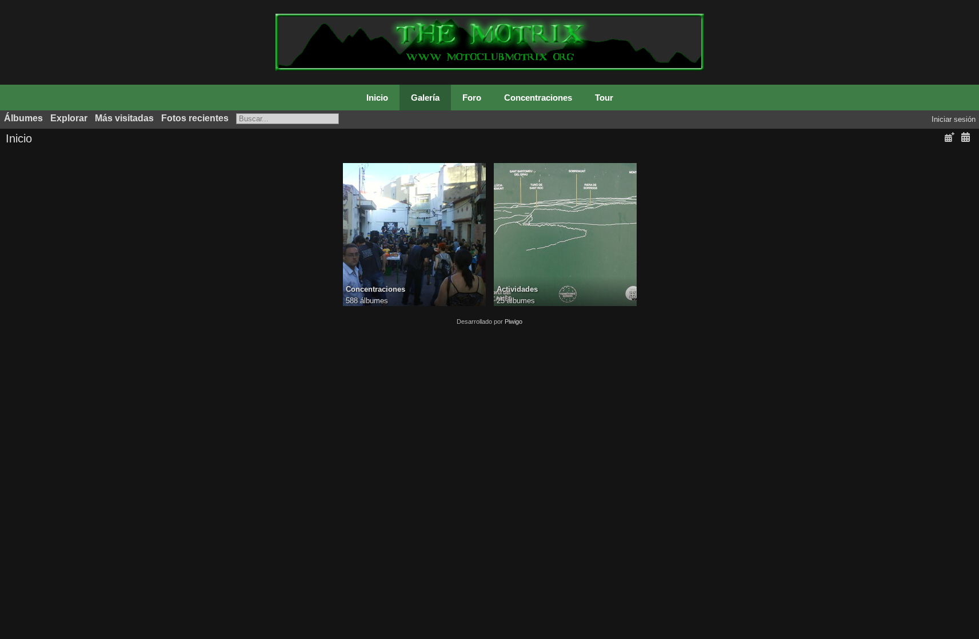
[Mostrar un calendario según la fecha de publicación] (949, 137)
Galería (425, 97)
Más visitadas (124, 118)
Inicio (377, 97)
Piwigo (513, 321)
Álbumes (23, 118)
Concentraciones (538, 97)
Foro (471, 97)
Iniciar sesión (954, 119)
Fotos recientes (195, 118)
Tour (604, 97)
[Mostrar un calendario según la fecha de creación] (965, 137)
